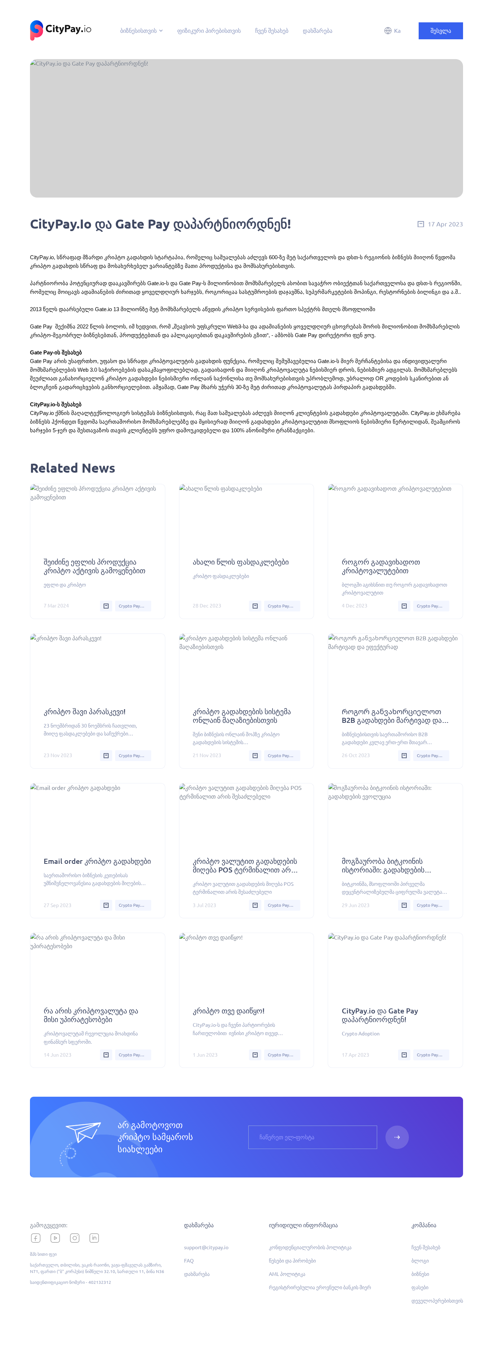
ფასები (419, 1287)
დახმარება (317, 30)
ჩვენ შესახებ (271, 30)
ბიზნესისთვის (138, 30)
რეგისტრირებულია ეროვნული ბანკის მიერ (320, 1287)
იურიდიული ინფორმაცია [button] (303, 1225)
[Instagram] (74, 1238)
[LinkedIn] (94, 1238)
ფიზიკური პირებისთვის (209, 30)
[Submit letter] (397, 1137)
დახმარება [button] (199, 1225)
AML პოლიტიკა (287, 1274)
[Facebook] (36, 1238)
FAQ (189, 1261)
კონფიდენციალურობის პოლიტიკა (310, 1247)
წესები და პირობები (292, 1261)
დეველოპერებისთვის (437, 1301)
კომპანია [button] (423, 1225)
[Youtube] (55, 1238)
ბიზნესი (420, 1274)
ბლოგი (420, 1261)
